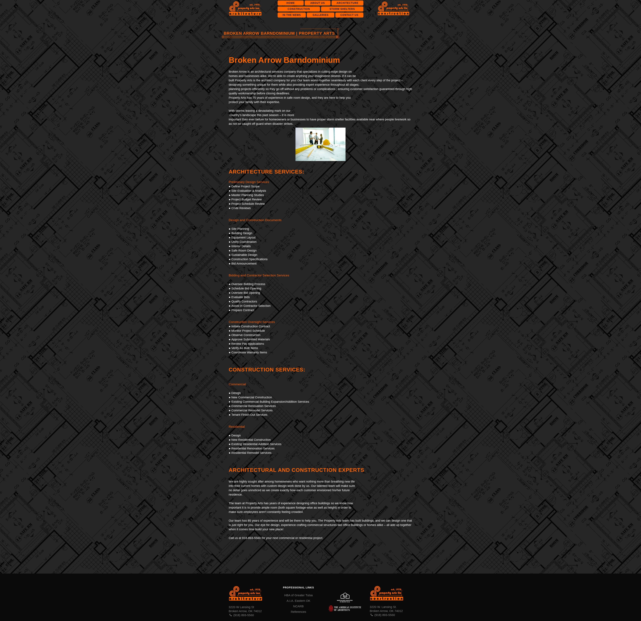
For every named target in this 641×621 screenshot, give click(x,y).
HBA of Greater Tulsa (298, 595)
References (298, 611)
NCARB (298, 606)
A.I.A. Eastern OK (298, 600)
